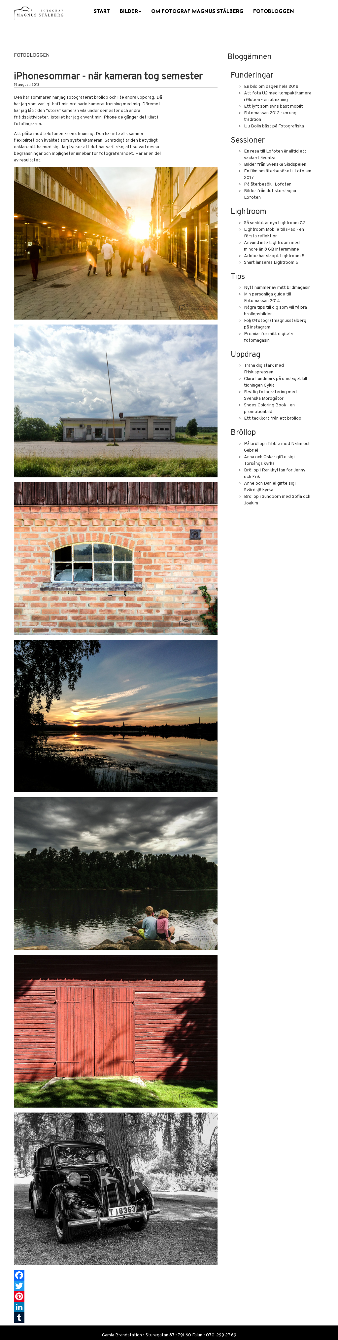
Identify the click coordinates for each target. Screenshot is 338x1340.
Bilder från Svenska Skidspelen (275, 164)
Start (102, 11)
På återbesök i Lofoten (267, 184)
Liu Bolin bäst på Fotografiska (274, 126)
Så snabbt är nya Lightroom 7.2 (275, 223)
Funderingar (252, 76)
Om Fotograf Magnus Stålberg (197, 11)
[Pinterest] (116, 1296)
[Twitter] (116, 1286)
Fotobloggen (273, 11)
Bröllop (243, 433)
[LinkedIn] (116, 1307)
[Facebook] (116, 1275)
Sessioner (248, 141)
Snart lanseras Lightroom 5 (271, 262)
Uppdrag (245, 355)
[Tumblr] (116, 1317)
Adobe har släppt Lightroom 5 (274, 256)
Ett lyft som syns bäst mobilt (273, 106)
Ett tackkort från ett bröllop (272, 418)
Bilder (129, 11)
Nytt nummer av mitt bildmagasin (277, 288)
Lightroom (248, 212)
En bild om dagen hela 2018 (271, 86)
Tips (238, 277)
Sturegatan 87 (160, 1335)
